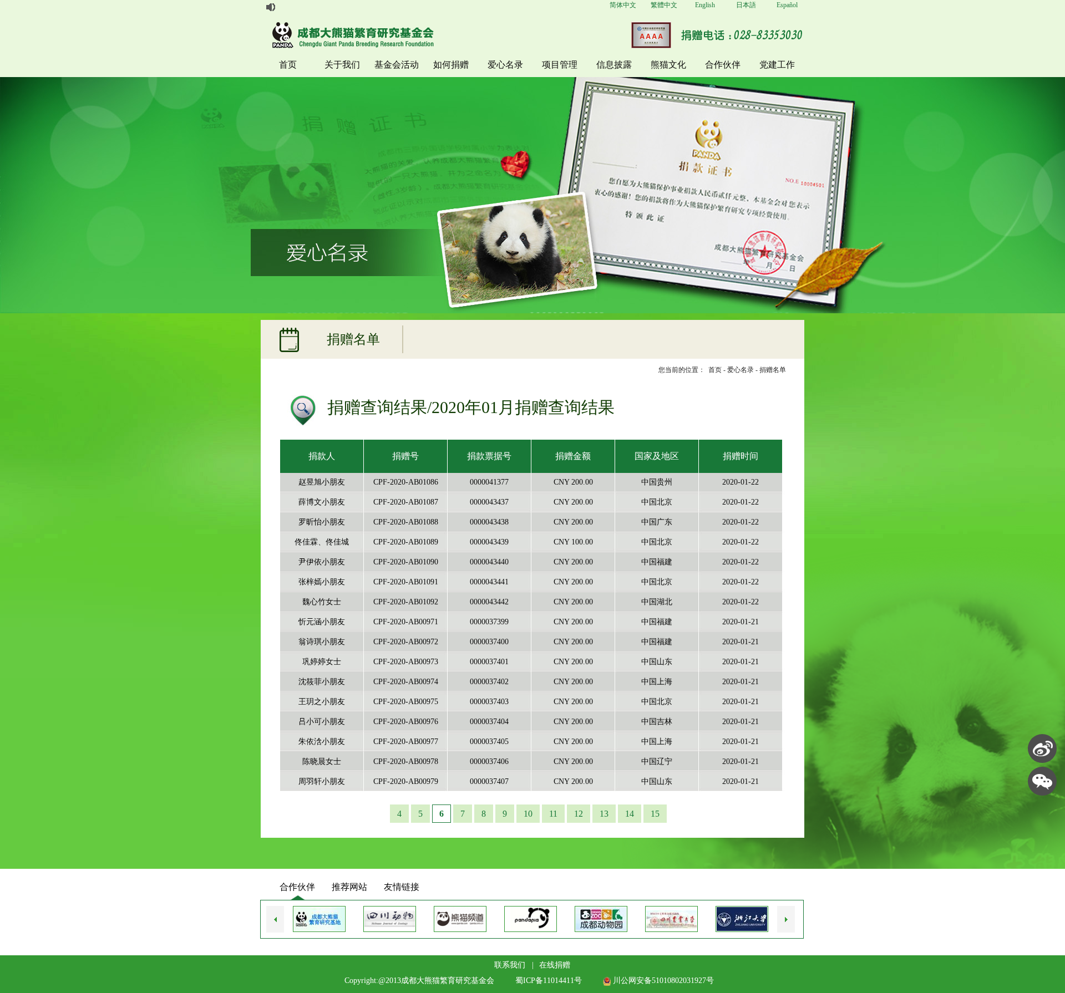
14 (629, 813)
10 (528, 813)
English (705, 5)
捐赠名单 (772, 370)
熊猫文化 (668, 64)
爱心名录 (505, 64)
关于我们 (342, 64)
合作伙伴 (723, 64)
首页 (288, 64)
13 (604, 813)
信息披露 (614, 64)
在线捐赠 (554, 965)
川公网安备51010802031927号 (662, 980)
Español (787, 5)
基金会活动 (396, 64)
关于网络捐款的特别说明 (316, 7)
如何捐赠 (451, 64)
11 (553, 813)
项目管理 (559, 64)
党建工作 (777, 64)
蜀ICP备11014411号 (548, 980)
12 (578, 813)
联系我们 (509, 965)
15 (655, 813)
